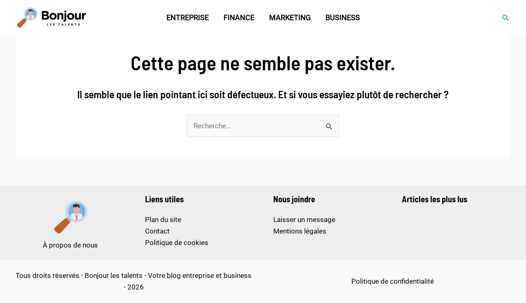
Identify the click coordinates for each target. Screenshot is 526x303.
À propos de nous (70, 245)
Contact (157, 231)
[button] (506, 18)
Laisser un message (304, 219)
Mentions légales (299, 231)
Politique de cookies (176, 242)
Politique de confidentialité (392, 281)
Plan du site (163, 219)
